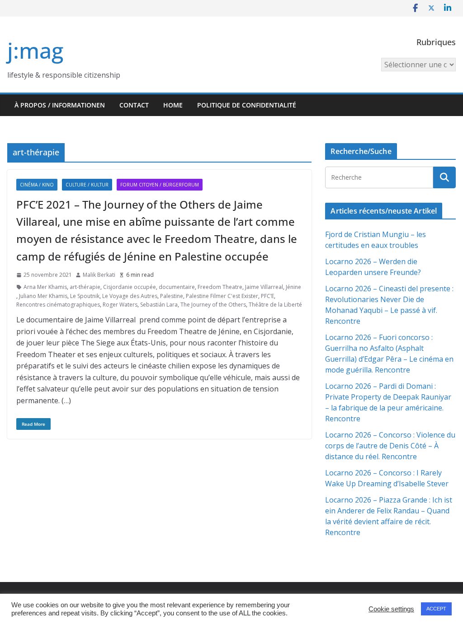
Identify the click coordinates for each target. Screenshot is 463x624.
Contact (134, 105)
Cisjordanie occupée (129, 287)
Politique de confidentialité (246, 105)
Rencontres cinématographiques (58, 304)
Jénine (293, 287)
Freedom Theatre (220, 287)
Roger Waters (120, 304)
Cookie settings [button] (391, 609)
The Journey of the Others (213, 304)
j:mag (35, 50)
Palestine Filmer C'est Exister (222, 296)
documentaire (177, 287)
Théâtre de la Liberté (275, 304)
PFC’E (267, 296)
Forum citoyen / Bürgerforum (159, 185)
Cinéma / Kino (37, 185)
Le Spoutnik (84, 296)
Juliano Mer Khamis (43, 296)
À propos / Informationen (59, 105)
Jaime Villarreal (264, 287)
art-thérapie (85, 287)
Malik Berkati (99, 275)
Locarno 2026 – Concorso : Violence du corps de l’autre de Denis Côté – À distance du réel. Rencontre (390, 445)
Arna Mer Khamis (45, 287)
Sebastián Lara (159, 304)
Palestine (171, 296)
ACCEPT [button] (436, 608)
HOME (173, 105)
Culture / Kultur (87, 185)
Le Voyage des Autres (129, 296)
